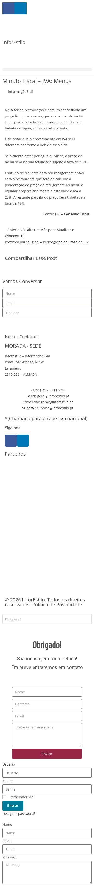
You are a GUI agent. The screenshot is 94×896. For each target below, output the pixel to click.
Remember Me (21, 797)
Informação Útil (20, 91)
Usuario (8, 764)
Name (7, 824)
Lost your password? (18, 813)
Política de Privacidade (57, 604)
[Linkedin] (23, 441)
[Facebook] (11, 441)
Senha (7, 780)
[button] (47, 69)
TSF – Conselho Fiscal (72, 214)
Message (9, 857)
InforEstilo (13, 42)
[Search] (9, 629)
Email (6, 840)
